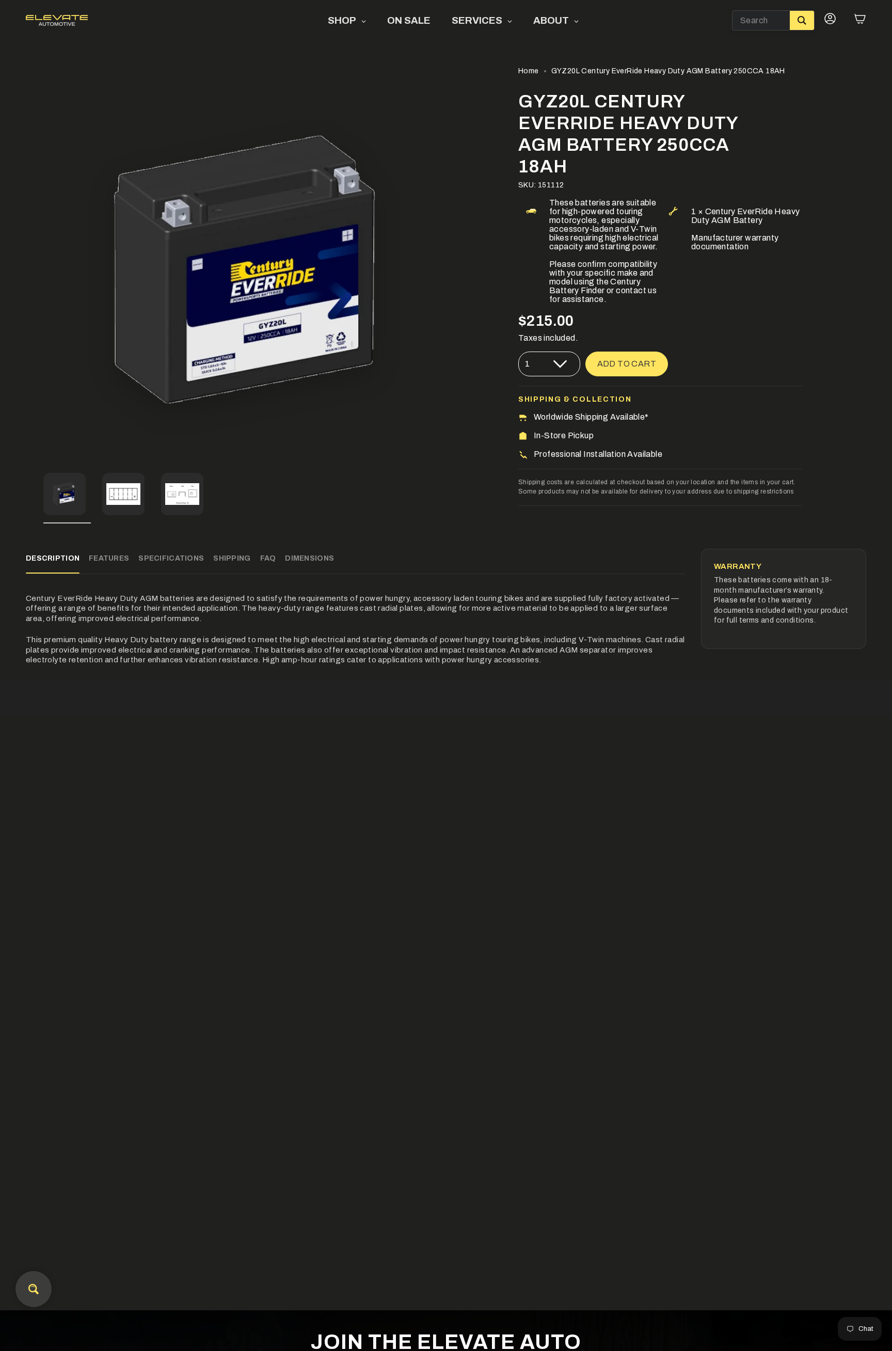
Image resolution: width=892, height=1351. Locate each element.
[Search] (802, 20)
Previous (43, 269)
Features (109, 558)
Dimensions (309, 558)
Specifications (171, 558)
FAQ (268, 558)
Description (52, 558)
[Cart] (860, 20)
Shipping (231, 558)
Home (528, 71)
